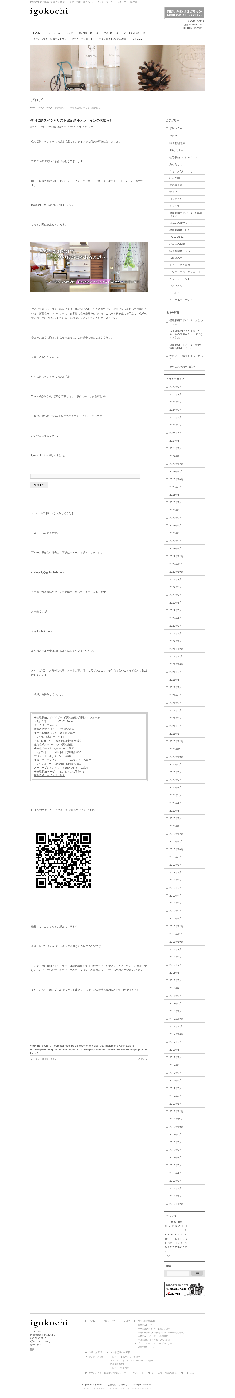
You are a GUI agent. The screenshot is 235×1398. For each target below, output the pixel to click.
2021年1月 (175, 733)
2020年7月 (175, 779)
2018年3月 (175, 995)
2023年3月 (175, 533)
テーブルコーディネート (183, 300)
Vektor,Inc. (135, 1388)
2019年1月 (175, 918)
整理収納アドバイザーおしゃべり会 (186, 322)
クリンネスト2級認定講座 (164, 1373)
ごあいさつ (175, 285)
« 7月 (167, 1255)
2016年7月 (175, 1149)
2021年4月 (175, 710)
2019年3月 (175, 903)
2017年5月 (175, 1072)
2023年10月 (176, 479)
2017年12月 (176, 1018)
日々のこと (175, 199)
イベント (174, 292)
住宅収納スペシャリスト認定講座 (50, 376)
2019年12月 (176, 833)
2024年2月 (175, 448)
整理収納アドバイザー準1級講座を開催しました (185, 347)
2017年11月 (176, 1026)
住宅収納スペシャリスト (183, 157)
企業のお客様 (95, 1352)
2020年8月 (175, 772)
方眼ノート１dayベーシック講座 (53, 756)
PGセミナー (176, 150)
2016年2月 (175, 1188)
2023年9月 (175, 486)
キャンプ (174, 206)
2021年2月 (175, 725)
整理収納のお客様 (146, 1321)
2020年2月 (175, 818)
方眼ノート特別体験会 (120, 1368)
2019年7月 (175, 872)
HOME (92, 1321)
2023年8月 (175, 494)
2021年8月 (175, 679)
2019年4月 (175, 895)
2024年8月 (175, 402)
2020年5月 (175, 795)
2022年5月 (175, 610)
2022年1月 (175, 641)
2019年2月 (175, 910)
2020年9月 (175, 764)
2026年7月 (175, 386)
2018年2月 (175, 1003)
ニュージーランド (179, 279)
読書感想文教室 (117, 1364)
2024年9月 (175, 394)
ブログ (97, 127)
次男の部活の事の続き (182, 366)
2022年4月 (175, 618)
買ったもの (175, 164)
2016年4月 (175, 1173)
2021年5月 (175, 702)
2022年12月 (176, 556)
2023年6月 (175, 510)
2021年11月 (176, 656)
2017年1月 (175, 1103)
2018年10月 (176, 941)
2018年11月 (176, 934)
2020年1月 (175, 826)
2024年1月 (175, 456)
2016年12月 (176, 1111)
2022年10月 (176, 571)
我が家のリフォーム (181, 223)
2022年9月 (175, 579)
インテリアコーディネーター (186, 272)
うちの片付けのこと (181, 171)
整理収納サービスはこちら (49, 775)
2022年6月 (175, 602)
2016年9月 (175, 1134)
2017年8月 (175, 1049)
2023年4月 (175, 525)
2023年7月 (175, 502)
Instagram (189, 1373)
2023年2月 (175, 540)
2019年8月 (175, 864)
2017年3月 (175, 1088)
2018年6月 (175, 972)
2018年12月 (176, 926)
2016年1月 (175, 1196)
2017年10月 (176, 1034)
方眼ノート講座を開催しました (186, 357)
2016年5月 (175, 1165)
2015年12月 (176, 1203)
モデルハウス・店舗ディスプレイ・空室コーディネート (116, 1373)
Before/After (177, 237)
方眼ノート (175, 192)
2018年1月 (175, 1011)
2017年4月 (175, 1080)
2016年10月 (176, 1126)
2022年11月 (176, 564)
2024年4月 (175, 432)
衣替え (143, 1059)
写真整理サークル (179, 251)
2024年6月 (175, 417)
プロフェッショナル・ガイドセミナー (155, 1343)
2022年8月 (175, 587)
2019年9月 (175, 857)
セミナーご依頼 (96, 1357)
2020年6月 (175, 787)
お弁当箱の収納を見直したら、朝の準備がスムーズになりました (186, 334)
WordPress (101, 1388)
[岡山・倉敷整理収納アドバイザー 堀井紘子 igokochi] (49, 11)
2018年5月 (175, 980)
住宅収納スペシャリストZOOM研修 (154, 1340)
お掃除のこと (177, 258)
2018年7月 (175, 964)
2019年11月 (176, 841)
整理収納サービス (179, 230)
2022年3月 (175, 625)
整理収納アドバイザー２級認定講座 (154, 1329)
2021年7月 (175, 687)
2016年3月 (175, 1180)
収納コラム (175, 128)
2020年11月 (176, 749)
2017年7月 (175, 1057)
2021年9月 (175, 671)
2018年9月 (175, 949)
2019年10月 (176, 849)
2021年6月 (175, 695)
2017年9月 (175, 1041)
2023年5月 (175, 517)
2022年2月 (175, 633)
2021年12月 (176, 648)
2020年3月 (175, 810)
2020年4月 (175, 802)
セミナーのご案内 (179, 265)
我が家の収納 (177, 244)
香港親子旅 (175, 185)
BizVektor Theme (117, 1388)
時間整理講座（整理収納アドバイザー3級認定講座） (161, 1332)
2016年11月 (176, 1119)
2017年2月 (175, 1096)
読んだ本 (174, 178)
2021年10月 (176, 664)
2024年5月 (175, 425)
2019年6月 (175, 880)
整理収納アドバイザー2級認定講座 (54, 729)
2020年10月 (176, 756)
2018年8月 (175, 957)
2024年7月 (175, 409)
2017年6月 (175, 1065)
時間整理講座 (177, 143)
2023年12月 (176, 463)
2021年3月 (175, 718)
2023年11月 (176, 471)
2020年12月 (176, 741)
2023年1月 (175, 548)
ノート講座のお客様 (120, 1352)
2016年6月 (175, 1157)
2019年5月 (175, 887)
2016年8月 (175, 1142)
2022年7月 (175, 594)
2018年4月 (175, 988)
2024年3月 (175, 440)
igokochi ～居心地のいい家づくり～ (113, 1384)
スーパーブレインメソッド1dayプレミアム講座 (61, 767)
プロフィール (109, 1321)
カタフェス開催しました (43, 1059)
